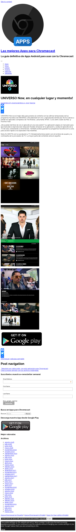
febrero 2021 (9, 499)
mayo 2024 (9, 461)
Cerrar (3, 529)
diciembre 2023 (10, 470)
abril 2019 (8, 510)
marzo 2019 (9, 512)
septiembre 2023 (11, 476)
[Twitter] (38, 108)
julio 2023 (8, 480)
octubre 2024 (10, 452)
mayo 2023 (9, 483)
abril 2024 (8, 463)
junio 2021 (8, 497)
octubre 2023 (10, 474)
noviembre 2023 (11, 472)
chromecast (5, 359)
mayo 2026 (9, 448)
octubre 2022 (10, 489)
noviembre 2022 (11, 487)
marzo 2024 (9, 465)
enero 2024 (9, 468)
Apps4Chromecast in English (34, 515)
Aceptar (49, 518)
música (7, 70)
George (32, 103)
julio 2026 (8, 444)
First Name (6, 386)
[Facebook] (38, 105)
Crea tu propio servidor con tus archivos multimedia (20, 370)
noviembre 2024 (11, 450)
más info (43, 519)
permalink (20, 359)
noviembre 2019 (11, 504)
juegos (7, 68)
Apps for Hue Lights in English (57, 515)
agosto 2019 (9, 506)
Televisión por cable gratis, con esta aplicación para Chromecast (24, 369)
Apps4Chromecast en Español (12, 515)
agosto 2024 (9, 455)
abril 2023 (8, 485)
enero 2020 (9, 502)
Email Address (37, 379)
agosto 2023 (9, 478)
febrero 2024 (9, 467)
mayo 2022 (9, 493)
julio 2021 (8, 495)
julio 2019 (8, 508)
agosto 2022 (9, 491)
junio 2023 (8, 482)
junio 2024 (8, 459)
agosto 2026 (9, 442)
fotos (7, 66)
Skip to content (6, 2)
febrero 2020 (9, 500)
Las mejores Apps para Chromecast (28, 51)
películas (8, 71)
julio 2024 (8, 457)
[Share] (38, 111)
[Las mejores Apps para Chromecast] (23, 46)
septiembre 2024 (11, 453)
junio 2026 (8, 446)
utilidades (8, 73)
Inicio (7, 64)
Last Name (6, 393)
